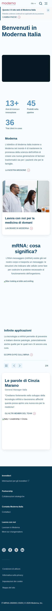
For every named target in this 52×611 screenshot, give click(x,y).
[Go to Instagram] (4, 550)
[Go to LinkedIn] (22, 550)
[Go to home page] (8, 3)
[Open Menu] (46, 3)
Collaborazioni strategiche (13, 496)
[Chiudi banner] (48, 10)
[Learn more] (26, 411)
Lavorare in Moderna (11, 527)
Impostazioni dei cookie (12, 581)
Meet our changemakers (12, 532)
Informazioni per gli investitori (14, 481)
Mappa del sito (8, 588)
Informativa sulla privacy (12, 575)
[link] (17, 170)
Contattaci (6, 512)
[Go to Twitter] (16, 550)
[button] (6, 365)
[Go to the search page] (40, 3)
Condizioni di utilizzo (11, 569)
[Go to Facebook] (10, 550)
